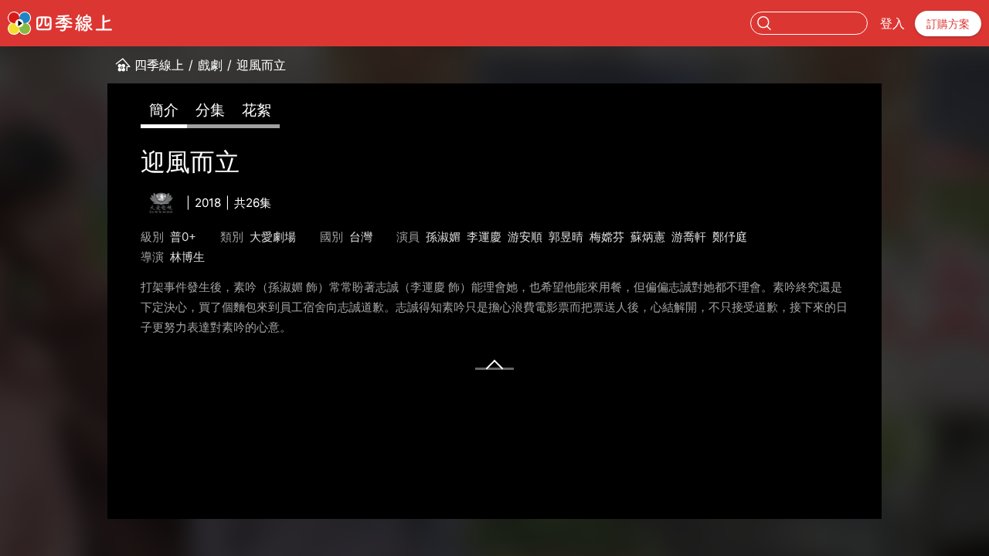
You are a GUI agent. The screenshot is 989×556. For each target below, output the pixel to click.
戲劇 (210, 65)
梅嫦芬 (607, 236)
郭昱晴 (566, 236)
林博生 (187, 256)
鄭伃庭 (729, 236)
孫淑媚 (443, 236)
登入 (892, 23)
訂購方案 (948, 23)
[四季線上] (60, 23)
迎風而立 (261, 65)
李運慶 (484, 236)
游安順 (525, 236)
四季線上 (159, 65)
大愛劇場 (273, 236)
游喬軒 (688, 236)
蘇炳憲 (647, 236)
